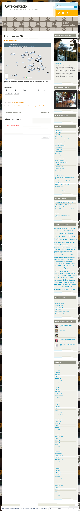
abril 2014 (57, 470)
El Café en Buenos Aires (12, 13)
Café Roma (70, 239)
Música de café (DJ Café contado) (62, 184)
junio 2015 (57, 442)
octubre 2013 (58, 483)
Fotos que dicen (58, 170)
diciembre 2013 (58, 478)
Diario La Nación (63, 257)
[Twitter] (63, 12)
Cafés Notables (24, 13)
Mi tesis (43, 13)
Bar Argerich (62, 330)
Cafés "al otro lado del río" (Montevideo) (64, 138)
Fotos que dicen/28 (45, 112)
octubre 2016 (58, 417)
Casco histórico (57, 251)
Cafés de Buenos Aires (24, 105)
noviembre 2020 (58, 395)
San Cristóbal (61, 286)
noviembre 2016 (58, 414)
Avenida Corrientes (58, 230)
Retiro (56, 287)
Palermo (65, 282)
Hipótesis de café (59, 173)
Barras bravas (58, 130)
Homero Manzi (62, 269)
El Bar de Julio (63, 334)
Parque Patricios (59, 284)
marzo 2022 (58, 376)
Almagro (66, 228)
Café (18, 105)
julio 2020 (57, 397)
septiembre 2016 (59, 419)
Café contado (16, 6)
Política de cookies (43, 508)
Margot (59, 277)
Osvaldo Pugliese (58, 282)
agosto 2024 (58, 365)
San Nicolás (68, 287)
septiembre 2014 (59, 459)
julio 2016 (57, 423)
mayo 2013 (57, 493)
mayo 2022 (57, 372)
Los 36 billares (63, 275)
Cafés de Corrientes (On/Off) (61, 141)
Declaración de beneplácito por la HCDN (64, 202)
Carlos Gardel (71, 249)
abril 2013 (57, 495)
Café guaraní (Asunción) (60, 136)
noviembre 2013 (58, 481)
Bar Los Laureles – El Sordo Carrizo (63, 204)
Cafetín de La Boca (62, 236)
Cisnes (62, 251)
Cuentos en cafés (59, 166)
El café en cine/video (59, 168)
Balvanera (64, 230)
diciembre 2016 (58, 412)
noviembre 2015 (58, 434)
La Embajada (66, 273)
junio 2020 (57, 400)
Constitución (68, 252)
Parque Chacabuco (71, 282)
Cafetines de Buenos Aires (61, 160)
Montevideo (64, 277)
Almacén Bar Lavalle (59, 206)
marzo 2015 (58, 449)
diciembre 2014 (58, 453)
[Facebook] (67, 12)
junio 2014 (57, 466)
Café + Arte (57, 134)
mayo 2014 (57, 468)
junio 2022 (57, 370)
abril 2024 (57, 368)
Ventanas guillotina (69, 289)
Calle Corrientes (62, 249)
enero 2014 (57, 476)
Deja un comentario (11, 40)
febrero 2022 (58, 378)
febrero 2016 (58, 427)
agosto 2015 (58, 438)
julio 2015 (57, 440)
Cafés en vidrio (58, 147)
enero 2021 (57, 391)
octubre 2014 (58, 457)
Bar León (57, 213)
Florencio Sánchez (57, 267)
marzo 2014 (58, 472)
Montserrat (72, 278)
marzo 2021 (58, 389)
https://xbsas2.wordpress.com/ (62, 311)
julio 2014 (57, 463)
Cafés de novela (58, 143)
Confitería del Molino (68, 251)
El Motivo (69, 263)
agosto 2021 (58, 385)
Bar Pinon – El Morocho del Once (62, 211)
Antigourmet (58, 309)
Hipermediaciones (59, 307)
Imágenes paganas (59, 175)
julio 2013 (57, 489)
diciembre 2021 (58, 380)
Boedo (66, 233)
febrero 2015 (58, 451)
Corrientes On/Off (58, 255)
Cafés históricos (58, 151)
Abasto (55, 228)
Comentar (45, 137)
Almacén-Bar (60, 228)
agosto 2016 (58, 421)
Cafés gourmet (58, 149)
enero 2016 (57, 429)
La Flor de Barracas (59, 303)
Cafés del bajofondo (60, 145)
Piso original (67, 284)
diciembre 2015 (58, 431)
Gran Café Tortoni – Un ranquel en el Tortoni (65, 208)
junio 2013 (57, 491)
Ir (75, 7)
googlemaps (33, 105)
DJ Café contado (68, 259)
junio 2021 (57, 387)
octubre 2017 (58, 408)
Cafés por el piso (59, 155)
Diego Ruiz (71, 257)
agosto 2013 (58, 487)
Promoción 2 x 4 (34, 13)
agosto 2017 (58, 410)
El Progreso (73, 263)
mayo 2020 (57, 402)
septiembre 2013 (59, 485)
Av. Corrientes (72, 228)
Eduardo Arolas (57, 261)
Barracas (70, 231)
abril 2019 (57, 406)
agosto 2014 (58, 461)
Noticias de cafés (59, 186)
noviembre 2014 (58, 455)
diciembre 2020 (58, 393)
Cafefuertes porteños (60, 158)
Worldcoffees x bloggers (61, 191)
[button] (63, 103)
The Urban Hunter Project (61, 313)
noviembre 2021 (58, 383)
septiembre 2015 (59, 436)
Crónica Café (58, 164)
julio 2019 (57, 404)
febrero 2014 (58, 474)
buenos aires (13, 105)
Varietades (21, 102)
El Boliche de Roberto (66, 261)
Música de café (58, 280)
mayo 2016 (57, 425)
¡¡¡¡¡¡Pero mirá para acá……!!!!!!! (13, 112)
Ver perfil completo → (60, 79)
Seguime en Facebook (61, 115)
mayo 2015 (57, 444)
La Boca (60, 273)
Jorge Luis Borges (66, 271)
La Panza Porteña (59, 305)
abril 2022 (57, 374)
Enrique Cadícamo (58, 265)
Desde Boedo (66, 255)
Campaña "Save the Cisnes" (61, 162)
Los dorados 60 (41, 105)
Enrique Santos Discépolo (68, 265)
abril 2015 (57, 446)
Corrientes (73, 252)
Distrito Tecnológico (58, 259)
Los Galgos (69, 275)
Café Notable (61, 239)
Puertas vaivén (73, 284)
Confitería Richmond (59, 253)
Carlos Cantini (14, 102)
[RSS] (59, 12)
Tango (61, 289)
